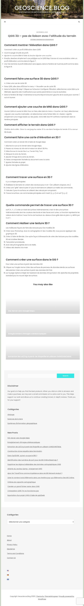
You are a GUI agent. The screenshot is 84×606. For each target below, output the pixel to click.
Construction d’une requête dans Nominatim (25, 451)
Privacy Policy (12, 544)
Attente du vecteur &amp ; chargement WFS (25, 469)
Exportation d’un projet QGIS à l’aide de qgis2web (26, 495)
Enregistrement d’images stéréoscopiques (24, 442)
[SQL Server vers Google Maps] (43, 303)
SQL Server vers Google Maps (19, 438)
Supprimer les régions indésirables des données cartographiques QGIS (34, 464)
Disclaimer (11, 549)
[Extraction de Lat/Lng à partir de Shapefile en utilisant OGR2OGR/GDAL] (43, 349)
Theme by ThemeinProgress (47, 596)
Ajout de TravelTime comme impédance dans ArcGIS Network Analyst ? (35, 473)
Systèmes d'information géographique (42, 39)
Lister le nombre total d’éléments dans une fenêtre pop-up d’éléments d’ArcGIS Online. (41, 478)
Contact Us (11, 558)
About (9, 540)
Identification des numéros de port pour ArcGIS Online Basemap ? (33, 460)
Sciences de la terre (15, 419)
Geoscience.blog (42, 8)
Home (9, 536)
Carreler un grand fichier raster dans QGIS (23, 486)
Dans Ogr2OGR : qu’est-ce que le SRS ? (22, 456)
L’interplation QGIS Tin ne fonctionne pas (23, 491)
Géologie (11, 415)
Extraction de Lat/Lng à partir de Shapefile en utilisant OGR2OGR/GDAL (34, 447)
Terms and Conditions (15, 553)
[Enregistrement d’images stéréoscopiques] (43, 326)
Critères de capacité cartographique (22, 482)
